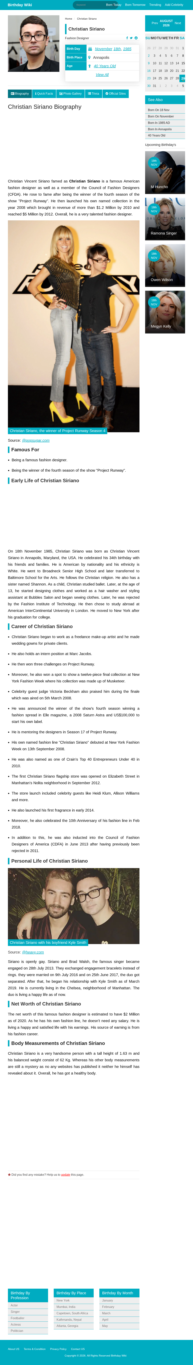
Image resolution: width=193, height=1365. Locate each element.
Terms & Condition (35, 1348)
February (108, 1306)
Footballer (17, 1318)
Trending (155, 4)
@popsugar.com (36, 440)
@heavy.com (33, 952)
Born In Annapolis (160, 129)
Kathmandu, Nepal (69, 1319)
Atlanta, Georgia (67, 1325)
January (107, 1300)
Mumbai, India (66, 1306)
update (65, 1174)
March (106, 1313)
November (103, 49)
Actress (16, 1324)
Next (178, 23)
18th (117, 49)
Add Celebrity (174, 4)
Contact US (78, 1348)
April (105, 1319)
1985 (127, 49)
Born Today (113, 4)
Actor (14, 1305)
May (105, 1325)
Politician (17, 1330)
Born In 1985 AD (159, 122)
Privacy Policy (58, 1348)
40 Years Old (105, 66)
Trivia (95, 93)
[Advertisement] (73, 146)
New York (63, 1300)
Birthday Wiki (20, 5)
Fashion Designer (77, 38)
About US (13, 1348)
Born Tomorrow (135, 4)
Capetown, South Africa (72, 1313)
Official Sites (117, 93)
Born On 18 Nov (158, 110)
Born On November (161, 116)
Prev (155, 23)
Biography (21, 93)
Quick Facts (44, 93)
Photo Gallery (72, 93)
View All (102, 75)
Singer (15, 1311)
